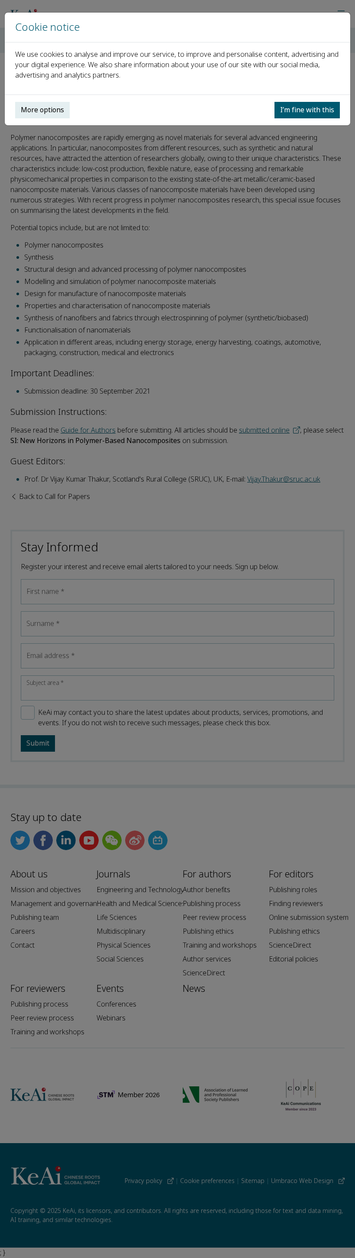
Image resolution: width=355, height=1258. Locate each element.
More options (42, 110)
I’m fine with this (307, 110)
